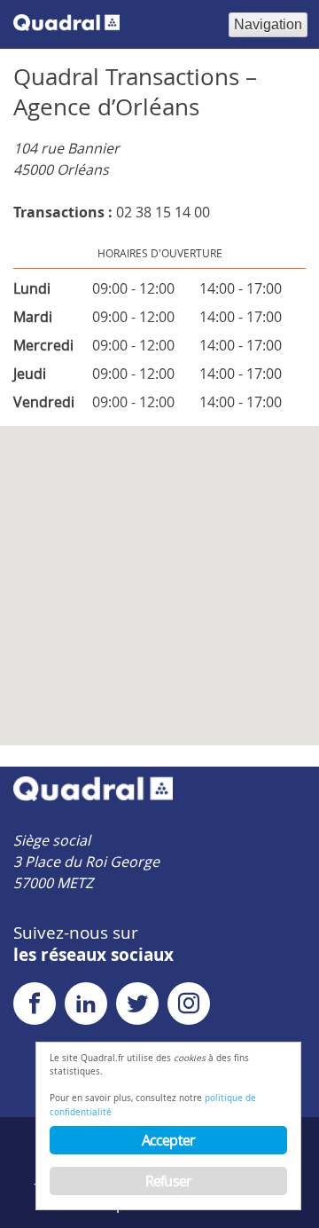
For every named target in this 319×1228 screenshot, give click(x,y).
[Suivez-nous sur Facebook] (37, 1007)
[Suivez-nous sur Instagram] (191, 1007)
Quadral (66, 23)
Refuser (168, 1181)
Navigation (268, 24)
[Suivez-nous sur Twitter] (140, 1007)
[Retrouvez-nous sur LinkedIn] (89, 1007)
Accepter (169, 1140)
